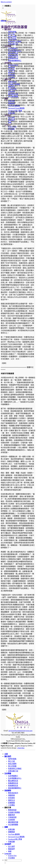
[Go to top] (1, 750)
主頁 (6, 754)
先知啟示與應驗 (14, 812)
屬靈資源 (11, 815)
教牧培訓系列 (13, 793)
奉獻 (9, 851)
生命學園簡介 (13, 776)
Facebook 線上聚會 (15, 839)
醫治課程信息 (13, 781)
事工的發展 (12, 766)
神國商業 (11, 795)
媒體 (6, 827)
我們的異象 (12, 759)
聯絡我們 (11, 849)
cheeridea (20, 748)
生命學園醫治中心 (14, 778)
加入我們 (11, 846)
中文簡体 (11, 858)
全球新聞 (11, 820)
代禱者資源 (12, 817)
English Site (12, 856)
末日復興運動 (13, 825)
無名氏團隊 (12, 764)
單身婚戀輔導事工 (14, 61)
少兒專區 (11, 805)
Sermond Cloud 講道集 (16, 108)
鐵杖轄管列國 (13, 822)
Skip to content (6, 2)
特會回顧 (11, 842)
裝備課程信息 (13, 783)
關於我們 (7, 29)
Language (7, 853)
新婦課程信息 (13, 786)
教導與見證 (3, 21)
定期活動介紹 (13, 771)
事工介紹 (11, 761)
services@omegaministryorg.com (20, 731)
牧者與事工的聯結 (14, 768)
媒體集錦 (11, 832)
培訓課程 (7, 790)
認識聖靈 (11, 803)
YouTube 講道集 (14, 834)
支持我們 (7, 844)
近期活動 (11, 829)
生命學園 (7, 773)
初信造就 (11, 798)
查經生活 (11, 800)
